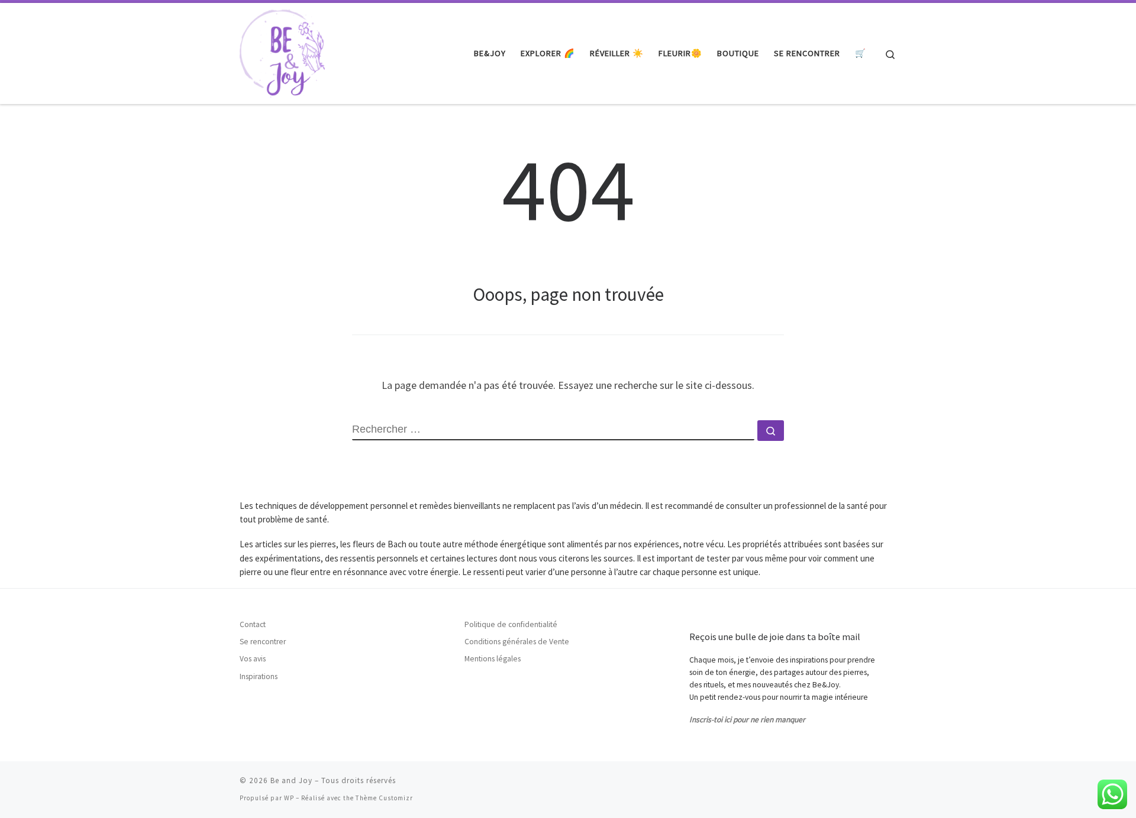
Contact (253, 624)
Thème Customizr (384, 798)
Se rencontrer (263, 642)
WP (289, 798)
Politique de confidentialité (510, 624)
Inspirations (258, 676)
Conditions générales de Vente (516, 642)
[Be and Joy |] (282, 51)
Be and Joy (291, 780)
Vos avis (253, 659)
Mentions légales (492, 659)
